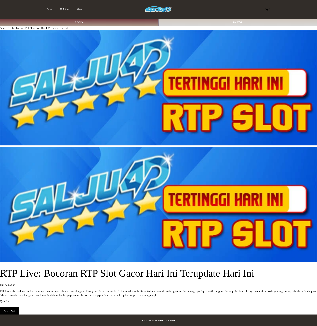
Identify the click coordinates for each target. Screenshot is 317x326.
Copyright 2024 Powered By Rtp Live (158, 320)
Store (2, 28)
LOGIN (79, 22)
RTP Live (4, 291)
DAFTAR (238, 22)
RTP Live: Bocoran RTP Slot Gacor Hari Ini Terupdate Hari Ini (37, 28)
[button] (9, 311)
